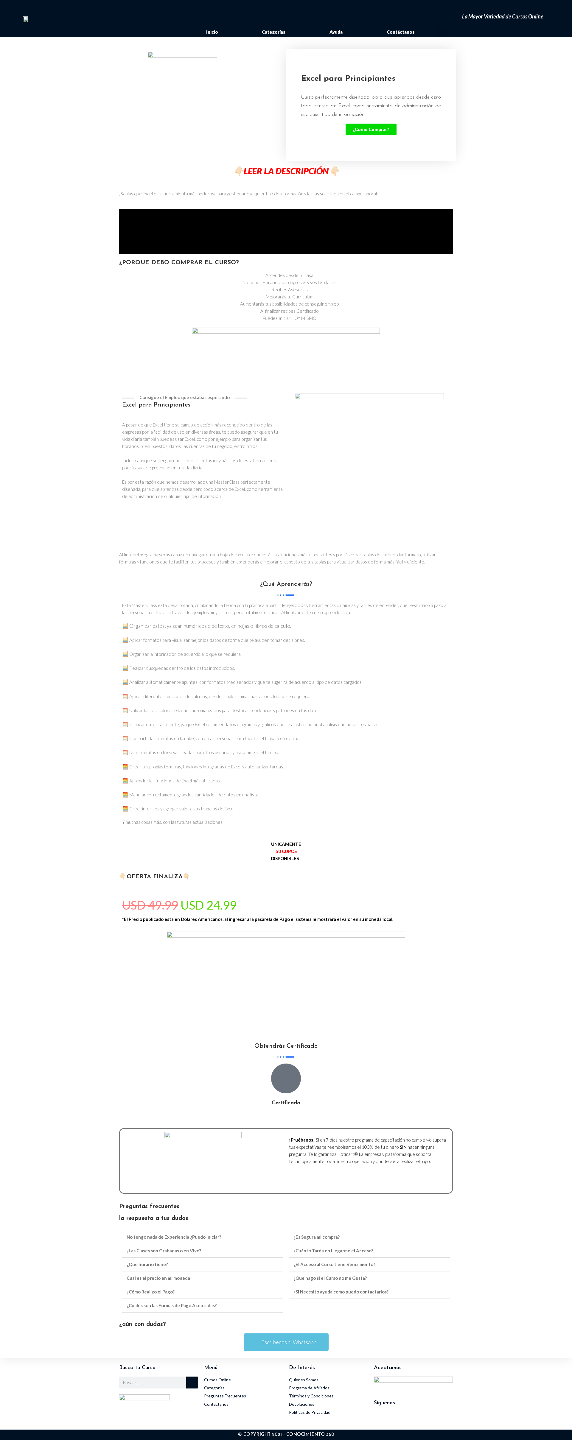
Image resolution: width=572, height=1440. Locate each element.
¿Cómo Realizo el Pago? (151, 1291)
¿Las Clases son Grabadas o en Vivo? (164, 1250)
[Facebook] (397, 1419)
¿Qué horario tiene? (147, 1264)
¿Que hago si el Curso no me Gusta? (330, 1278)
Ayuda (336, 32)
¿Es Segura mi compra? (316, 1237)
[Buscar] (192, 1382)
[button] (441, 32)
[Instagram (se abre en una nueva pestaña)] (452, 7)
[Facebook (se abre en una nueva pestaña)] (443, 7)
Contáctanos (401, 32)
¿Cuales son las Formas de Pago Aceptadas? (172, 1305)
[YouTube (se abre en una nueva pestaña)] (461, 7)
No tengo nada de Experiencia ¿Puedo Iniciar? (174, 1237)
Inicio (212, 32)
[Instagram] (381, 1419)
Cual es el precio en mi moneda (158, 1278)
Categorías (273, 32)
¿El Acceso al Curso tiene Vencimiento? (334, 1264)
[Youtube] (414, 1419)
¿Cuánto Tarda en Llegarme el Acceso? (333, 1250)
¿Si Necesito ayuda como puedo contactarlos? (340, 1291)
